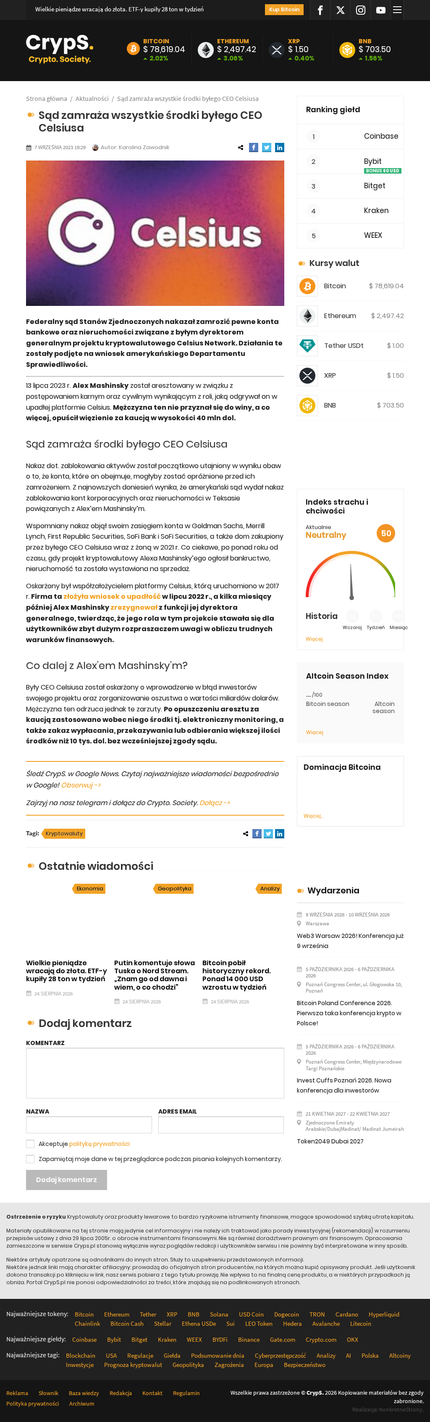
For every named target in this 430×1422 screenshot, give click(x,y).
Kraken (376, 210)
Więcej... (313, 815)
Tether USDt (344, 345)
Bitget (374, 186)
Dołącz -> (214, 803)
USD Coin (251, 1314)
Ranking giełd (333, 109)
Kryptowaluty (64, 833)
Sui (230, 1323)
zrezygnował (133, 607)
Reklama (17, 1393)
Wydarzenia (333, 890)
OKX (352, 1339)
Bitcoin (156, 41)
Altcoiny (400, 1355)
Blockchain (80, 1355)
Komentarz (45, 1043)
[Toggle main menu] (398, 10)
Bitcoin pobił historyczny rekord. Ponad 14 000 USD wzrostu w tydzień (236, 975)
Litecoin (360, 1323)
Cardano (347, 1314)
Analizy (270, 889)
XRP (294, 41)
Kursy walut (334, 263)
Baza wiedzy (84, 1393)
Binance (249, 1339)
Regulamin (186, 1393)
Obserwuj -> (80, 785)
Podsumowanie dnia (217, 1355)
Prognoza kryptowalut (133, 1365)
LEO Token (259, 1323)
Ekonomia (90, 889)
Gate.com (282, 1339)
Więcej (314, 639)
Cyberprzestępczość (280, 1355)
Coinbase (381, 136)
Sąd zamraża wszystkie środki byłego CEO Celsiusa (188, 98)
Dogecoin (286, 1314)
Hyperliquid (384, 1314)
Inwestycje (80, 1365)
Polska (370, 1355)
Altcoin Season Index (347, 676)
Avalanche (326, 1323)
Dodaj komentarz (66, 1180)
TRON (317, 1314)
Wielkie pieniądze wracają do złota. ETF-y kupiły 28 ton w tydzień (119, 9)
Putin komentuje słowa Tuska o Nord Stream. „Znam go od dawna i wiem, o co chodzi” (154, 975)
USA (111, 1355)
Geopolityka (174, 889)
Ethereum (233, 41)
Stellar (162, 1323)
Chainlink (87, 1323)
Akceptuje (84, 1144)
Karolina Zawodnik (144, 147)
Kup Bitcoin (284, 9)
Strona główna (46, 98)
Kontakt (152, 1393)
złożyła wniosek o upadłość (112, 596)
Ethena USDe (199, 1323)
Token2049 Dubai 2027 (330, 1141)
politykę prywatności (99, 1144)
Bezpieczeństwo (304, 1365)
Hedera (292, 1323)
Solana (219, 1314)
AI (348, 1355)
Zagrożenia (229, 1365)
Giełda (172, 1355)
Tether (148, 1314)
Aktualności (92, 98)
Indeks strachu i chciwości (337, 506)
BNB (365, 41)
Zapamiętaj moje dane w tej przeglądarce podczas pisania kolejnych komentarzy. (160, 1159)
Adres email (177, 1111)
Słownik (48, 1393)
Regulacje (140, 1355)
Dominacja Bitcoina (342, 767)
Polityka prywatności (32, 1403)
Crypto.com (321, 1339)
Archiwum (81, 1403)
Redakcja (121, 1393)
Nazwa (37, 1111)
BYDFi (220, 1339)
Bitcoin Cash (127, 1323)
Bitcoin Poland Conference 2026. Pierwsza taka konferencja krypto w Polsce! (349, 1013)
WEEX (373, 235)
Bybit (373, 161)
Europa (263, 1365)
